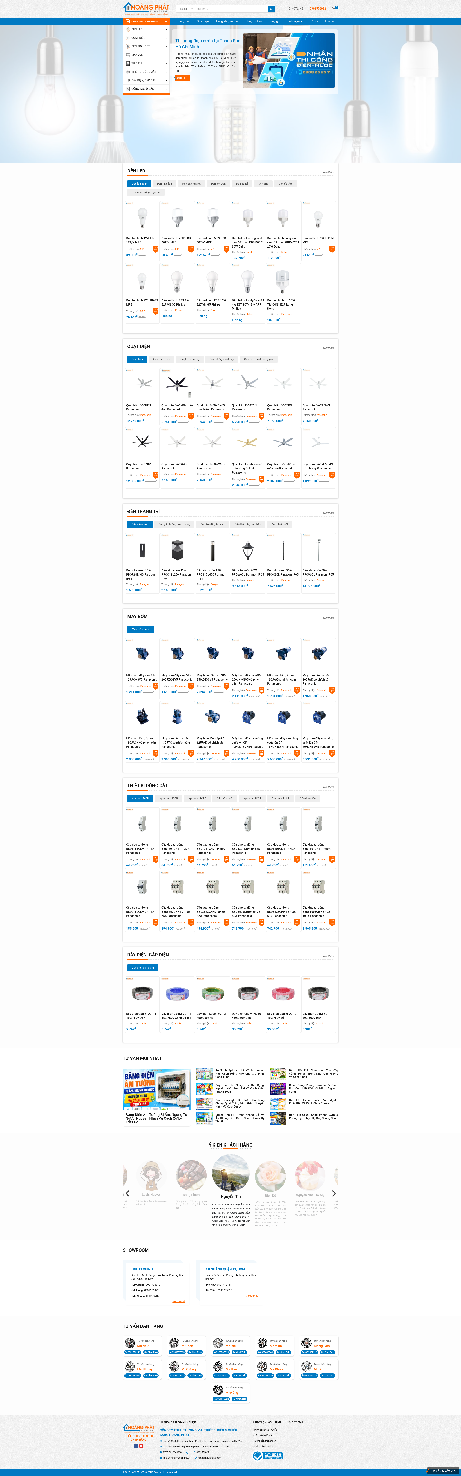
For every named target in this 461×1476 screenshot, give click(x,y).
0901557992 (310, 1352)
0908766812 (222, 1375)
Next (335, 1193)
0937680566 (266, 1352)
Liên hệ (329, 21)
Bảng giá (274, 21)
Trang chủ (183, 21)
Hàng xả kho (254, 21)
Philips (178, 310)
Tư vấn (313, 21)
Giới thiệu (203, 21)
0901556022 (151, 1290)
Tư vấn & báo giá (443, 1470)
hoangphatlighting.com (209, 1457)
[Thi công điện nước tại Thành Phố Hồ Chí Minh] (289, 60)
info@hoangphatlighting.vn (176, 1457)
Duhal (249, 252)
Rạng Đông (286, 314)
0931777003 (178, 1352)
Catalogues (294, 21)
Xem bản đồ (178, 1301)
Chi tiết (182, 78)
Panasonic (145, 415)
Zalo (153, 1352)
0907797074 (153, 1296)
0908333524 (310, 1375)
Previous (128, 1193)
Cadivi (143, 1023)
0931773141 (224, 1284)
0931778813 (153, 1284)
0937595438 (266, 1375)
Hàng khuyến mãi (227, 21)
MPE (142, 249)
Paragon (144, 584)
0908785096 (225, 1290)
